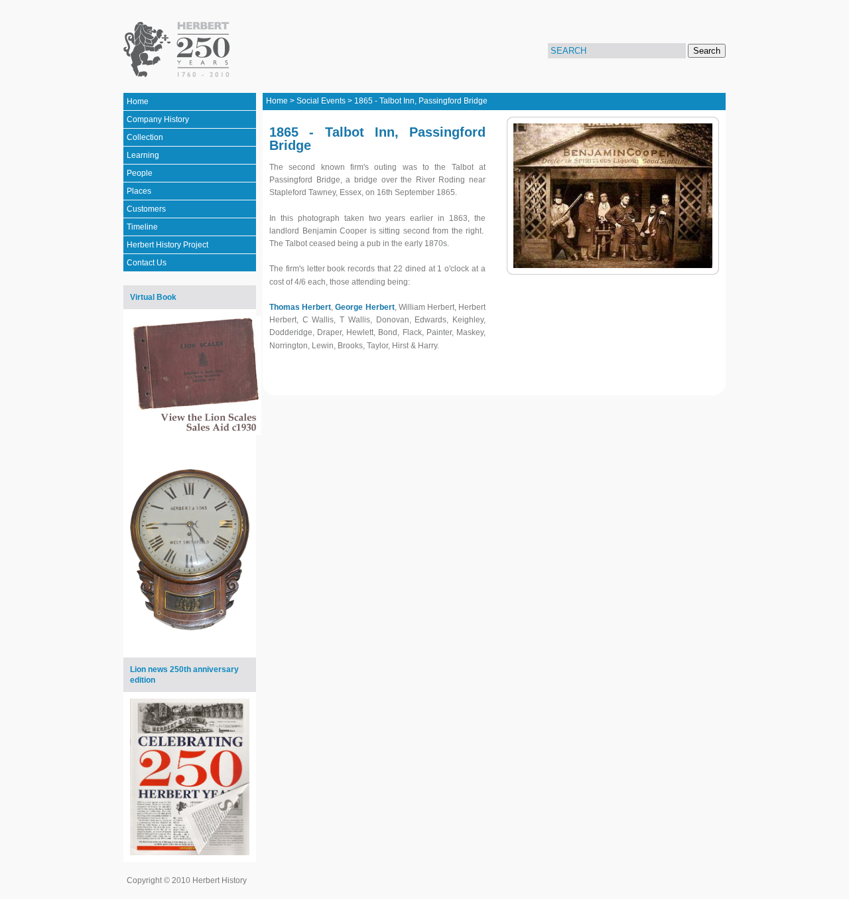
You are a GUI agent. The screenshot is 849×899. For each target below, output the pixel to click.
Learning (143, 155)
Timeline (142, 227)
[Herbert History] (178, 49)
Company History (158, 119)
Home (138, 101)
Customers (146, 209)
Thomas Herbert (300, 307)
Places (139, 191)
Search (706, 51)
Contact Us (146, 262)
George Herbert (364, 307)
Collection (145, 137)
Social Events (321, 100)
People (140, 173)
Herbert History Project (167, 244)
